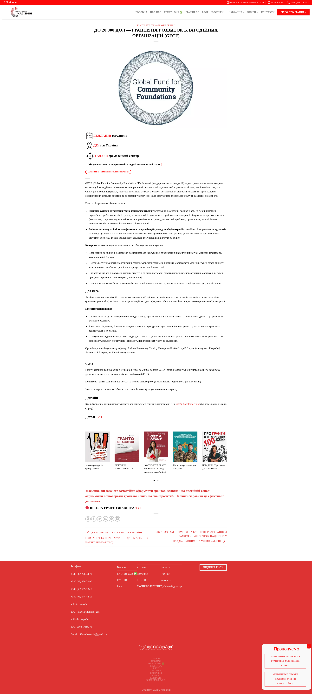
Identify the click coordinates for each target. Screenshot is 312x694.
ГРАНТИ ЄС (192, 12)
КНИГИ (251, 12)
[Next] (227, 456)
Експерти (142, 567)
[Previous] (84, 456)
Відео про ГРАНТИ (292, 12)
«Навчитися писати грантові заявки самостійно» (285, 678)
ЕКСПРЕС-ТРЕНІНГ (149, 586)
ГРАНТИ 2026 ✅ (173, 12)
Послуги (217, 12)
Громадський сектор (163, 25)
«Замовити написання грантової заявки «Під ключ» (285, 661)
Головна (141, 12)
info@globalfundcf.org (188, 404)
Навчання (235, 12)
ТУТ (99, 417)
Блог (205, 12)
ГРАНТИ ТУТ (143, 25)
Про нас (155, 12)
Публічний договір (171, 586)
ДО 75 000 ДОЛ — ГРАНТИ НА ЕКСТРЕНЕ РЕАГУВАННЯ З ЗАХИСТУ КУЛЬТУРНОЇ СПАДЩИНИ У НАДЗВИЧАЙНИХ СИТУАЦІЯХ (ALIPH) (191, 536)
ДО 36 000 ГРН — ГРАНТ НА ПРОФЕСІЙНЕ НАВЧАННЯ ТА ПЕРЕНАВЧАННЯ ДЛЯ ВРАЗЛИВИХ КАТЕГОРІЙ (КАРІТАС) (116, 537)
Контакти (267, 12)
